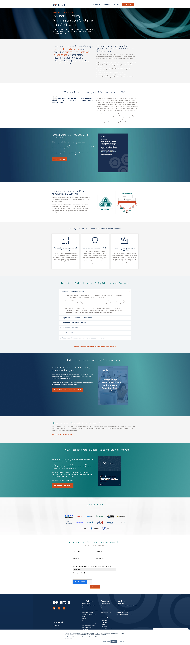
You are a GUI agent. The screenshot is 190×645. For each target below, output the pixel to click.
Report (84, 616)
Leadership (104, 622)
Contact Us (128, 4)
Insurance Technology (122, 612)
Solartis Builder (86, 603)
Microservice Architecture (88, 625)
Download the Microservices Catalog (62, 434)
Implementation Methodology (90, 610)
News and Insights (105, 603)
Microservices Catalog (59, 159)
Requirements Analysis (88, 608)
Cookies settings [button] (106, 641)
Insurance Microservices (122, 608)
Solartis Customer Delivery (89, 623)
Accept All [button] (114, 641)
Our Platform (96, 4)
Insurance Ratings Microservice (124, 610)
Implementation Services (88, 605)
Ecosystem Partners (87, 612)
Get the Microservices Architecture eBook (67, 390)
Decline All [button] (121, 641)
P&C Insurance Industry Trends (124, 614)
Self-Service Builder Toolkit (89, 614)
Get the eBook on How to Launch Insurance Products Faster (94, 346)
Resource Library (105, 605)
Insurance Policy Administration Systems (126, 605)
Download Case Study (62, 486)
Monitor (84, 621)
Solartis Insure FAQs (106, 612)
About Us (116, 4)
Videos (102, 608)
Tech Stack (85, 629)
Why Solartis (104, 620)
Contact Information (106, 628)
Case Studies (104, 610)
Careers (103, 624)
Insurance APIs (120, 603)
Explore (84, 618)
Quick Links (120, 601)
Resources (107, 4)
